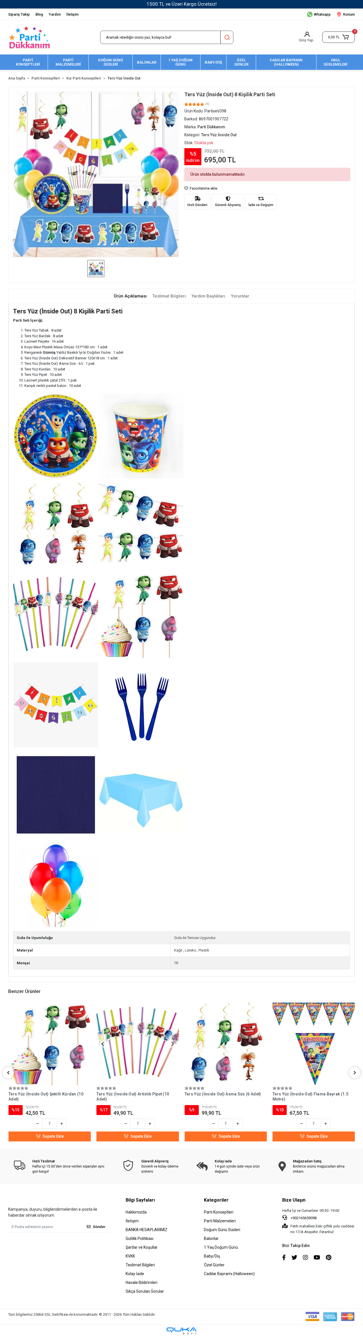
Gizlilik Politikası (139, 1238)
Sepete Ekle (53, 1136)
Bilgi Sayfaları (140, 1200)
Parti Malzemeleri (220, 1221)
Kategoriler (216, 1200)
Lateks (190, 950)
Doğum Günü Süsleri (222, 1229)
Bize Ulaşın (293, 1200)
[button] (338, 37)
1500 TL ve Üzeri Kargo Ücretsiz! (182, 4)
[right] (355, 1072)
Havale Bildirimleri (141, 1282)
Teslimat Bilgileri (140, 1265)
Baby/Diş (212, 1256)
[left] (8, 1072)
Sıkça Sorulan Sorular (145, 1291)
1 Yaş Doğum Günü (221, 1247)
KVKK (130, 1256)
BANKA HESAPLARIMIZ (146, 1229)
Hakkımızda (136, 1212)
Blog (39, 14)
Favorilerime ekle (203, 188)
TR (176, 963)
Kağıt (178, 950)
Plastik (204, 950)
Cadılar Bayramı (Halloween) (229, 1273)
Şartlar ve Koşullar (142, 1247)
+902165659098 (303, 1218)
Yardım (55, 14)
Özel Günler (214, 1265)
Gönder (99, 1227)
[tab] (130, 296)
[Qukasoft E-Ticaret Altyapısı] (181, 1330)
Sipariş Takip (19, 14)
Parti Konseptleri (218, 1212)
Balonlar (211, 1238)
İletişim (72, 14)
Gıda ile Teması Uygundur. (195, 938)
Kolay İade (135, 1273)
